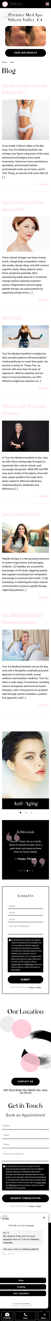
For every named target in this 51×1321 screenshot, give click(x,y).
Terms (38, 987)
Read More (44, 184)
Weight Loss (11, 318)
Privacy (32, 987)
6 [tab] (32, 870)
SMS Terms (29, 964)
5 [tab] (30, 870)
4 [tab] (27, 870)
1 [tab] (20, 812)
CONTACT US (25, 1081)
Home (4, 62)
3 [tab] (31, 812)
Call (25, 1318)
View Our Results (25, 52)
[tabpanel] (25, 770)
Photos (7, 1318)
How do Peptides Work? (20, 514)
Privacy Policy (16, 964)
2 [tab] (26, 812)
